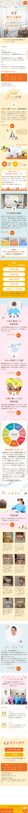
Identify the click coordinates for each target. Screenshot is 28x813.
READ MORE (4, 125)
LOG (4, 707)
